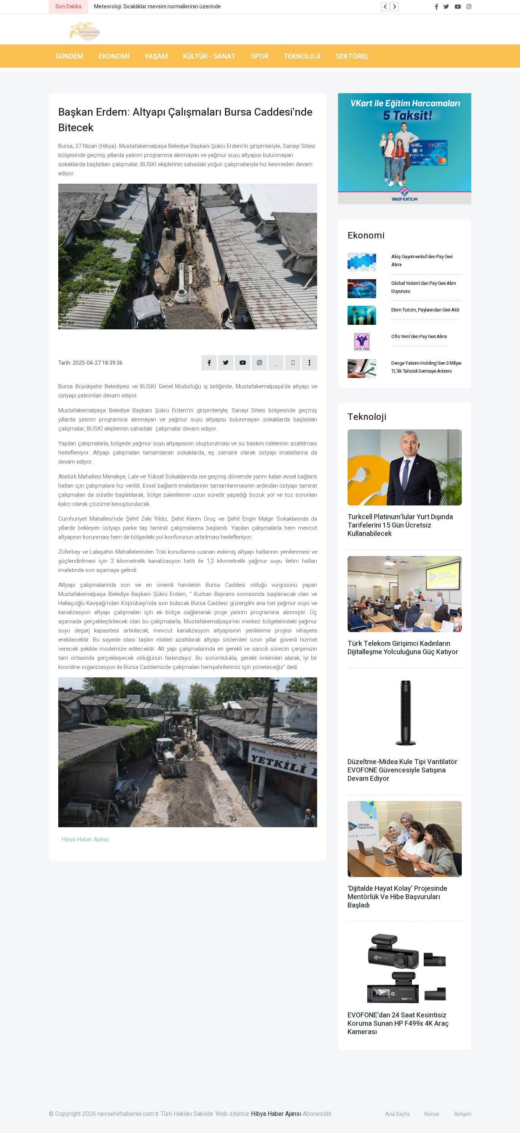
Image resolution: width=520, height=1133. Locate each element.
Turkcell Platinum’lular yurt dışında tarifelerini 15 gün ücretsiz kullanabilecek (400, 525)
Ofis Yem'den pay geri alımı (419, 336)
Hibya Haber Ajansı (276, 1114)
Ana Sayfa (397, 1114)
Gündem (69, 56)
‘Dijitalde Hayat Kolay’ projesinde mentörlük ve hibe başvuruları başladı (397, 897)
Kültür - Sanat (209, 56)
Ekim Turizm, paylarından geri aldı (425, 309)
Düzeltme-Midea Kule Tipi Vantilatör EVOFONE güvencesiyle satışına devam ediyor (403, 770)
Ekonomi (114, 56)
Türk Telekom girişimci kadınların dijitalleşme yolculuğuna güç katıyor (403, 648)
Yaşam (156, 56)
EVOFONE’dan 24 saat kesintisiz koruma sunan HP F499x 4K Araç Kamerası (398, 1023)
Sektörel (352, 56)
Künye (431, 1114)
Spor (259, 56)
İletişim (462, 1114)
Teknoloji (302, 56)
